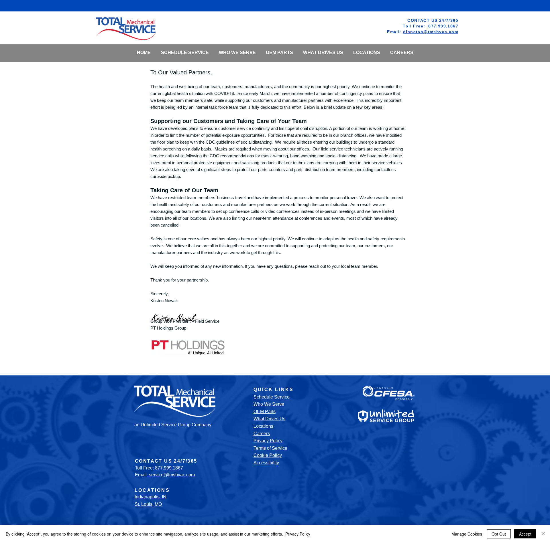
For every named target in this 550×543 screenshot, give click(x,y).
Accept (525, 534)
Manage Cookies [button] (466, 534)
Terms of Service (270, 448)
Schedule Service (272, 397)
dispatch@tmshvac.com (430, 31)
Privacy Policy (268, 440)
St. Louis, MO (148, 504)
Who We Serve (269, 404)
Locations (263, 426)
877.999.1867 (443, 26)
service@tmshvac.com (172, 474)
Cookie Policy (268, 455)
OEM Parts (265, 411)
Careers (262, 433)
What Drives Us (269, 418)
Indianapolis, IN (150, 496)
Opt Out (499, 534)
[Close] (543, 533)
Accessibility (266, 462)
